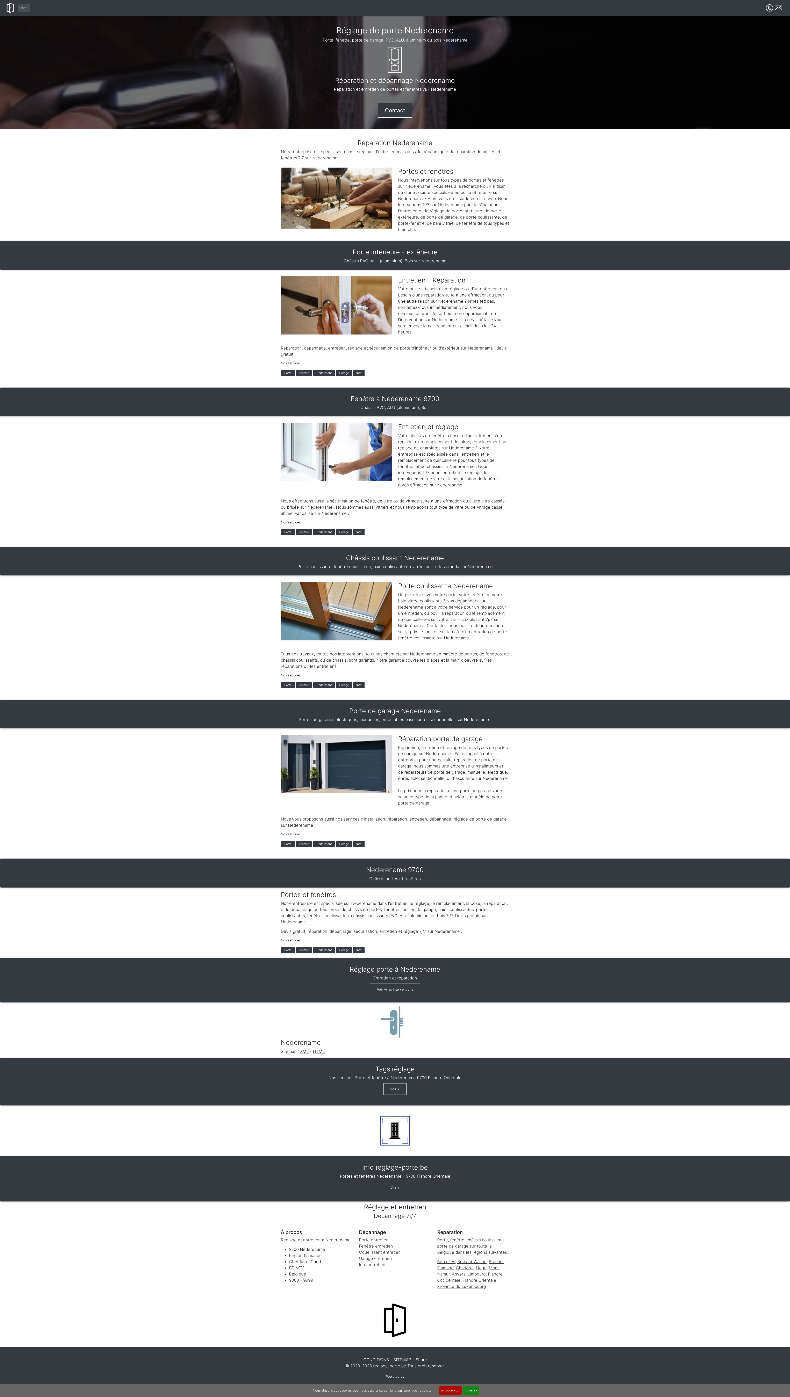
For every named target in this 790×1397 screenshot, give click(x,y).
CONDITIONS (376, 1359)
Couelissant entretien (380, 1252)
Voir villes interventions (395, 989)
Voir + (395, 1089)
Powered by (395, 1376)
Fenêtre (304, 373)
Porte (288, 373)
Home (23, 8)
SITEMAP (402, 1359)
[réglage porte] (10, 8)
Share (421, 1359)
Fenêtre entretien (376, 1246)
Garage (344, 373)
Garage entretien (375, 1258)
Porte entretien (374, 1239)
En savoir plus (450, 1390)
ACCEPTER (471, 1390)
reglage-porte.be (389, 1365)
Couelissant (324, 373)
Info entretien (372, 1264)
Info (358, 373)
